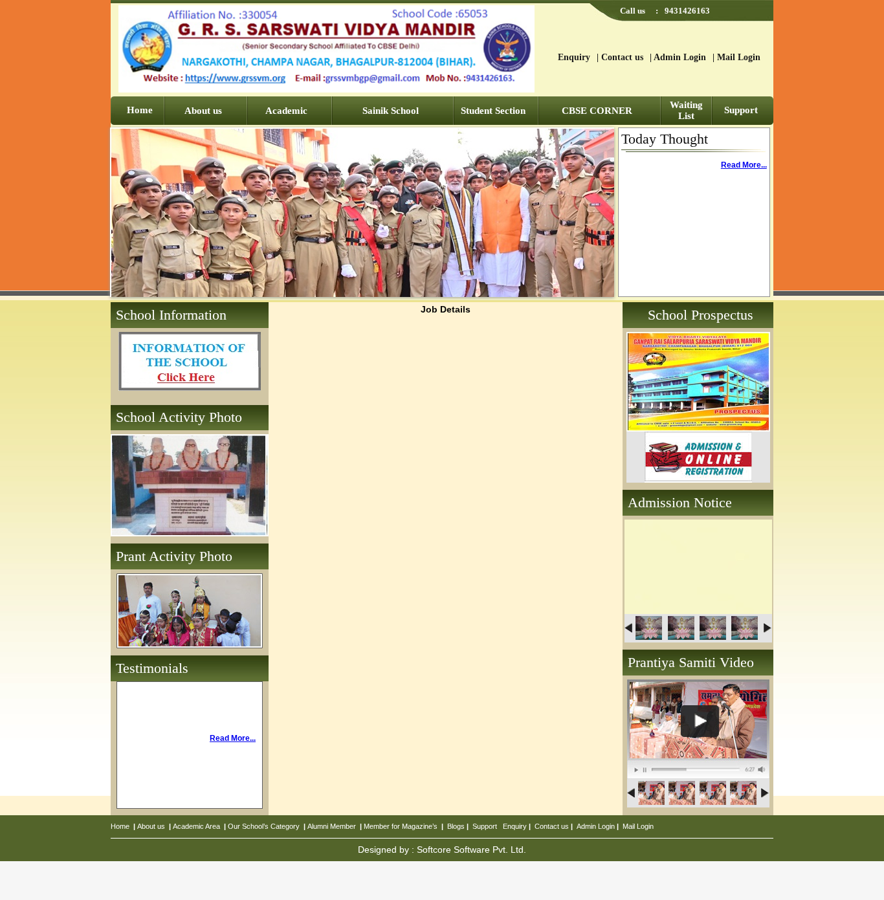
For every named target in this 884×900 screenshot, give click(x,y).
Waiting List (686, 110)
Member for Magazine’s (400, 826)
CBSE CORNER (597, 110)
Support (741, 110)
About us (203, 110)
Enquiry (574, 57)
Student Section (493, 110)
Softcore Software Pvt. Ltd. (471, 849)
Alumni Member (331, 826)
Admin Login (680, 57)
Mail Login (738, 57)
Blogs (456, 826)
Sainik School (390, 110)
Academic (286, 110)
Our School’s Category (264, 826)
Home (140, 110)
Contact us (622, 57)
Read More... (744, 165)
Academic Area (196, 826)
